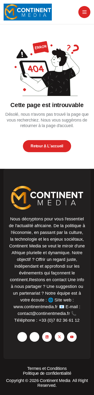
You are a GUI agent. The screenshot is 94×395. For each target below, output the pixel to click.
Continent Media (56, 380)
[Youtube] (72, 337)
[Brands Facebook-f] (22, 337)
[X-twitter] (59, 337)
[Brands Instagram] (34, 337)
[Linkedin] (47, 337)
